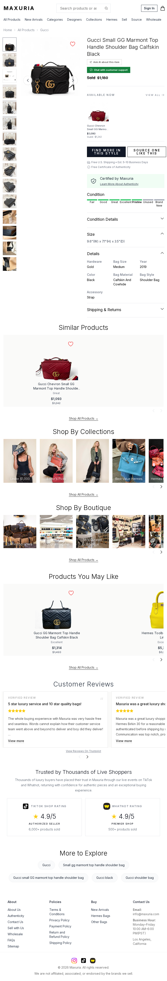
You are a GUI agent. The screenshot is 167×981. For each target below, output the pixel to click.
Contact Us (15, 922)
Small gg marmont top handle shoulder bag (94, 865)
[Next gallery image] (73, 80)
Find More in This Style (106, 151)
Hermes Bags (100, 916)
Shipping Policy (60, 943)
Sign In (149, 8)
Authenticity (16, 916)
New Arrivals (34, 19)
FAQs (11, 940)
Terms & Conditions (57, 912)
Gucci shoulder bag (140, 877)
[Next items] (161, 410)
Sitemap (13, 946)
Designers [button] (74, 19)
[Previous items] (153, 410)
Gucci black (104, 877)
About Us (14, 910)
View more (16, 741)
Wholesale (153, 19)
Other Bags (99, 922)
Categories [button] (55, 19)
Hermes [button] (111, 19)
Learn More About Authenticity (119, 184)
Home (7, 30)
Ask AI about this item (106, 62)
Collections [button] (94, 19)
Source (136, 19)
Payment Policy (60, 926)
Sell (124, 19)
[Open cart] (162, 8)
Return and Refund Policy (59, 934)
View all (153, 95)
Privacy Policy (59, 920)
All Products (11, 19)
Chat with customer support (111, 69)
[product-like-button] (73, 44)
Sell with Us (16, 928)
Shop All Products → (83, 418)
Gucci (44, 30)
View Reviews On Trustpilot (83, 751)
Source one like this (147, 151)
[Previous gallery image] (27, 80)
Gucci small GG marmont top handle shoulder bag (48, 877)
